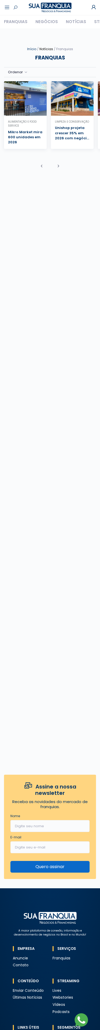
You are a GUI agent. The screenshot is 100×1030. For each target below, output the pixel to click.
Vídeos (59, 1004)
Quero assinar (50, 867)
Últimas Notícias (27, 997)
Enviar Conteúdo (28, 990)
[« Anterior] (42, 166)
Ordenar (15, 72)
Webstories (63, 997)
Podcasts (61, 1011)
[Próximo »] (58, 166)
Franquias (15, 21)
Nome (15, 816)
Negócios (46, 21)
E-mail (15, 837)
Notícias (76, 21)
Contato (21, 965)
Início (31, 49)
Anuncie (20, 958)
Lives (57, 990)
